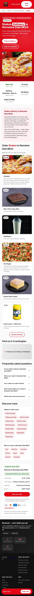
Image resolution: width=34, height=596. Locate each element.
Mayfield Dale (20, 432)
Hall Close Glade (24, 417)
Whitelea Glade (9, 429)
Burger (15, 453)
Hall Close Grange (10, 413)
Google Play (14, 533)
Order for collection (10, 46)
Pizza (6, 449)
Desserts (7, 457)
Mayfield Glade (9, 432)
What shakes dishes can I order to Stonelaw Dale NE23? (15, 390)
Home (3, 10)
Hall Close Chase (21, 421)
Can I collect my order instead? (14, 383)
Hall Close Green (22, 425)
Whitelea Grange (9, 425)
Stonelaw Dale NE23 (19, 10)
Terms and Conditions (24, 580)
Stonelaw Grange (21, 429)
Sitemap (20, 582)
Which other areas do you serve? (14, 396)
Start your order (17, 494)
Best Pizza (14, 449)
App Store (5, 533)
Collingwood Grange (10, 417)
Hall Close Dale (9, 421)
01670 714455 (16, 4)
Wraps (22, 453)
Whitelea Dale (9, 436)
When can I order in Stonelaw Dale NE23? (15, 377)
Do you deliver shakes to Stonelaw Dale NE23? (15, 370)
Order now (26, 4)
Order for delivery (10, 41)
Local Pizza (23, 449)
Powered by (4, 558)
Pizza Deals (17, 457)
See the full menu (17, 334)
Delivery (9, 10)
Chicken (7, 453)
